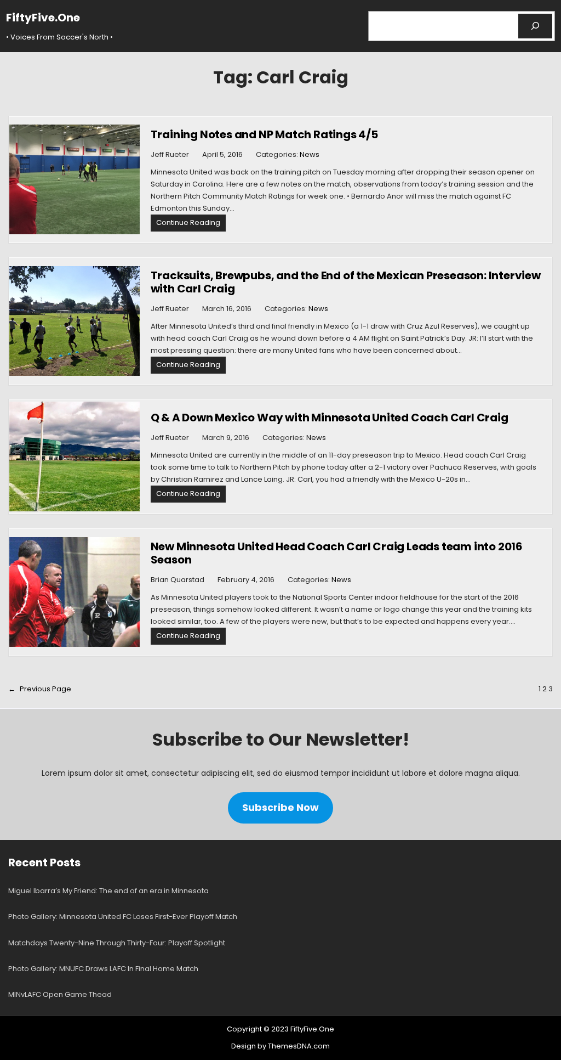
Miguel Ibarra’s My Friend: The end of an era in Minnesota (108, 891)
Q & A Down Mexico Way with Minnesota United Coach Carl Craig (329, 417)
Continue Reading (191, 224)
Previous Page (39, 689)
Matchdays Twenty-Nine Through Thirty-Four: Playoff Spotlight (116, 943)
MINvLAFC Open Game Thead (60, 994)
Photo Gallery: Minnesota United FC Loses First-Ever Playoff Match (122, 916)
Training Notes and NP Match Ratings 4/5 (264, 134)
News (309, 154)
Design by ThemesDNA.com (280, 1046)
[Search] (535, 26)
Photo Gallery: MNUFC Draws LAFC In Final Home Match (103, 968)
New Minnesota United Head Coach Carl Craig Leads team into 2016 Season (337, 553)
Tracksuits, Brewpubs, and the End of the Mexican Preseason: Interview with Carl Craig (346, 282)
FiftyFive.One (43, 17)
